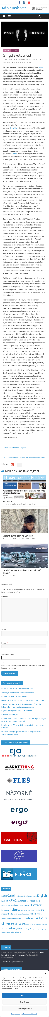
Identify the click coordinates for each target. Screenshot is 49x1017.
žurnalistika (16, 932)
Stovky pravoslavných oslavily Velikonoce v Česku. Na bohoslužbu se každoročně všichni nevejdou (21, 705)
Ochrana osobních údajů (29, 1014)
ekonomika (33, 896)
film (9, 900)
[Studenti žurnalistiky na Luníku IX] (24, 510)
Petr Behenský (20, 59)
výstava (18, 928)
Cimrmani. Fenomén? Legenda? (14, 447)
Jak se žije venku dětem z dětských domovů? (18, 692)
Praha (39, 913)
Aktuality (7, 50)
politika (32, 913)
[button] (45, 973)
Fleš (13, 900)
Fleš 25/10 (7, 501)
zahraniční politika (25, 62)
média (21, 914)
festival (4, 901)
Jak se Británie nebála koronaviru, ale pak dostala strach (25, 457)
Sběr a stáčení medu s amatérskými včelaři (17, 688)
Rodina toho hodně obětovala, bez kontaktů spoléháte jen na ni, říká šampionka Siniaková (23, 720)
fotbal (23, 900)
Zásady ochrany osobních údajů (12, 961)
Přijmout (24, 995)
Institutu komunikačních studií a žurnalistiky (22, 953)
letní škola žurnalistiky (27, 910)
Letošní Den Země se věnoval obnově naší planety (21, 572)
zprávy (44, 929)
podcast (26, 914)
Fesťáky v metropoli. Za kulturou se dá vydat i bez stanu (22, 700)
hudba (14, 905)
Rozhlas (20, 918)
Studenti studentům (9, 714)
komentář (36, 905)
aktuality (16, 62)
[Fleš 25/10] (24, 476)
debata (21, 896)
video (15, 153)
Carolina (13, 895)
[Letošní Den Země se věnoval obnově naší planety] (24, 545)
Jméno (4, 629)
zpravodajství (37, 929)
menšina (16, 914)
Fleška (18, 901)
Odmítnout (24, 1002)
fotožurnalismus (6, 905)
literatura (39, 910)
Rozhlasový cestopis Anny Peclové (14, 696)
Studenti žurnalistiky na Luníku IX (18, 535)
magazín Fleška (7, 913)
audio (4, 895)
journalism (27, 905)
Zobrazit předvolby (24, 1008)
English (42, 895)
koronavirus (5, 910)
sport (22, 923)
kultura (15, 909)
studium (41, 924)
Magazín (15, 50)
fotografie (35, 900)
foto (27, 901)
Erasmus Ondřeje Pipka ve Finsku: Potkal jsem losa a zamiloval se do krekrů (21, 733)
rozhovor (13, 924)
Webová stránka (7, 654)
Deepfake (14, 128)
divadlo (26, 896)
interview (20, 905)
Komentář (5, 596)
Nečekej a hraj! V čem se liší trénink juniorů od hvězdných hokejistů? (22, 726)
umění (6, 929)
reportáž (13, 918)
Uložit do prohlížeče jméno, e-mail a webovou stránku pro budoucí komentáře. (23, 667)
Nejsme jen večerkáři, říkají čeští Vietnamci (17, 710)
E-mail (4, 643)
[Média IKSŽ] (24, 7)
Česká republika (6, 932)
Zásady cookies (15, 1014)
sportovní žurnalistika (32, 924)
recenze (5, 918)
